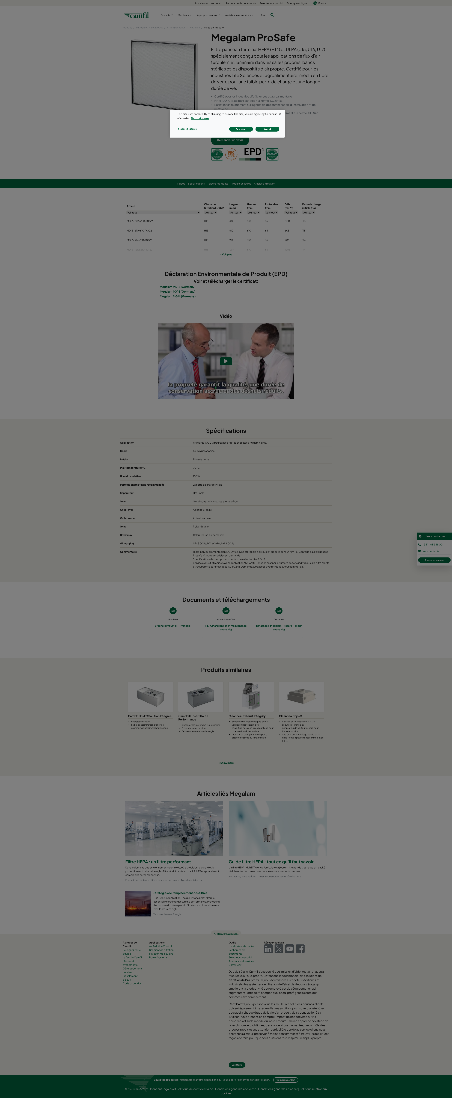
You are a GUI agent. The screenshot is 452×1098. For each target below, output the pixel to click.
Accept (267, 129)
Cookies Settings (187, 128)
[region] (227, 124)
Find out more (200, 118)
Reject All (241, 129)
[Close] (280, 114)
